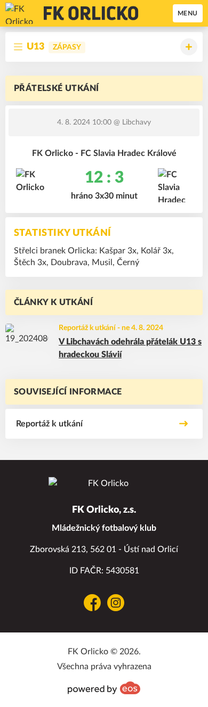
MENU (188, 13)
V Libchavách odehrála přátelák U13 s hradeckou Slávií (130, 348)
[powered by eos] (104, 687)
